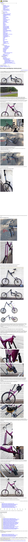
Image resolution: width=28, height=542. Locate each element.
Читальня (4, 16)
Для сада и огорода (5, 20)
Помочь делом (6, 47)
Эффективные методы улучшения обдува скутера (8, 503)
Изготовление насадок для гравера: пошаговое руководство (10, 523)
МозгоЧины (1, 2)
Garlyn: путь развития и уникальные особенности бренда (9, 504)
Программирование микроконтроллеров (5, 41)
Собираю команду (5, 36)
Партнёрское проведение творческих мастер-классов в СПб (9, 61)
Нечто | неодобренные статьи (6, 30)
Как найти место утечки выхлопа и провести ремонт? (8, 507)
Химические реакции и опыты (7, 13)
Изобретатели (5, 15)
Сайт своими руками (5, 35)
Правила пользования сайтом (17, 540)
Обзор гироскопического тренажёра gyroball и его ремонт (10, 527)
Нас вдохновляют (5, 48)
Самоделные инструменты (6, 10)
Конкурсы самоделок (5, 22)
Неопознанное (5, 29)
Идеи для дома (5, 11)
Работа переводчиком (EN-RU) (8, 52)
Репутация (4, 51)
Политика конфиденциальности (9, 540)
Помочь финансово (7, 46)
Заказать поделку (5, 33)
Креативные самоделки (6, 6)
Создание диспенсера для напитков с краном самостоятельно (10, 526)
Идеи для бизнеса (5, 12)
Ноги (4, 38)
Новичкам (4, 18)
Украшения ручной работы (6, 14)
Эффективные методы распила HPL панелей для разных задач (11, 522)
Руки (3, 40)
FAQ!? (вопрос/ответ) (6, 17)
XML (4, 540)
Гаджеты (4, 37)
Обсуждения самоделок (6, 26)
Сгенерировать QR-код (19, 510)
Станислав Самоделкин (6, 59)
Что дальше (4, 50)
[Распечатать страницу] (6, 65)
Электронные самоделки (6, 5)
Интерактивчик (5, 21)
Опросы (4, 25)
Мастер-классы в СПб (6, 27)
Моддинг (4, 24)
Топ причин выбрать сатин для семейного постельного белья (9, 506)
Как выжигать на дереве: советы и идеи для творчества (10, 521)
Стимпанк (4, 42)
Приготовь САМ (5, 31)
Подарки (4, 8)
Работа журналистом (7, 53)
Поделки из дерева (5, 7)
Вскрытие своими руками (6, 19)
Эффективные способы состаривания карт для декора (10, 524)
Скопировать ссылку (13, 510)
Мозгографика (5, 55)
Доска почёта (5, 57)
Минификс (4, 23)
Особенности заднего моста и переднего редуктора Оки (9, 505)
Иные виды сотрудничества (6, 58)
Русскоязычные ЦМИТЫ (6, 28)
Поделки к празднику (6, 9)
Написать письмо (23, 540)
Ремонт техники (5, 34)
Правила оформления (6, 54)
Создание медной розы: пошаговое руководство (9, 525)
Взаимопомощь (5, 45)
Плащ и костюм (5, 39)
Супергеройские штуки (6, 43)
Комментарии (5, 49)
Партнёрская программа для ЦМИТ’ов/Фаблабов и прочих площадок (9, 62)
